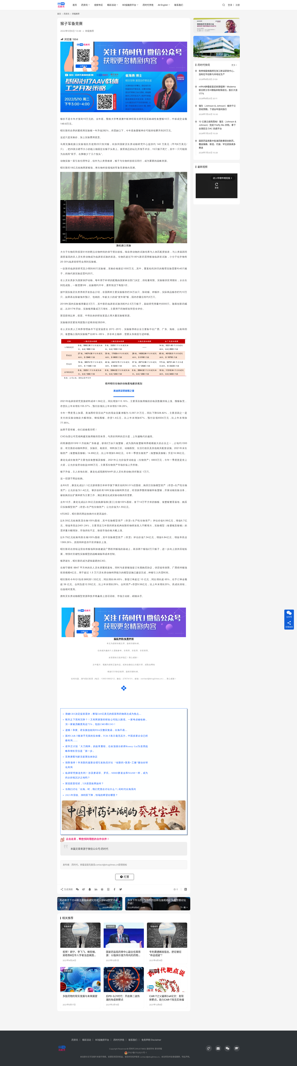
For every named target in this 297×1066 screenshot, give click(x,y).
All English (163, 5)
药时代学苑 (148, 5)
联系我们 (178, 5)
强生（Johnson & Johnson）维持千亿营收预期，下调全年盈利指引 (217, 107)
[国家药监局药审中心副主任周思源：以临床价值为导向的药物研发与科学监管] (124, 935)
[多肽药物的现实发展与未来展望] (80, 979)
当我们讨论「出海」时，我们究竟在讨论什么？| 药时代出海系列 (100, 789)
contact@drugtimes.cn (149, 1057)
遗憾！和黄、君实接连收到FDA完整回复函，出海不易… (96, 730)
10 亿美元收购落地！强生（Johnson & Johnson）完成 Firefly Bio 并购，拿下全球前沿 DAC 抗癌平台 (217, 125)
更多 (233, 65)
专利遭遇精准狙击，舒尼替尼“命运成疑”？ (165, 953)
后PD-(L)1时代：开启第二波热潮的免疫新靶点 (123, 998)
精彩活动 (111, 5)
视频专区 (98, 5)
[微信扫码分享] (77, 889)
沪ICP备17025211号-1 (137, 1052)
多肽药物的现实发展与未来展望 (80, 996)
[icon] (209, 1048)
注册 (237, 5)
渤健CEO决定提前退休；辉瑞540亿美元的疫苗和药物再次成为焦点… (103, 714)
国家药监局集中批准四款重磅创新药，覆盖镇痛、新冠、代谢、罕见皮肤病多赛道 (217, 144)
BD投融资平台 (129, 5)
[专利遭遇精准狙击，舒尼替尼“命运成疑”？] (167, 935)
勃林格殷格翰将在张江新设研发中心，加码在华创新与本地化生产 (217, 72)
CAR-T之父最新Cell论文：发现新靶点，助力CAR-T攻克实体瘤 (166, 998)
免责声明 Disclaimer (151, 1039)
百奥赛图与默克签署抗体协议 (81, 756)
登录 (230, 5)
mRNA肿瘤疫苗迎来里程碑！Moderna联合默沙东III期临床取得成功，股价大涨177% (218, 90)
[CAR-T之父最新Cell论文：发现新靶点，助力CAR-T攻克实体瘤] (167, 979)
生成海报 (68, 889)
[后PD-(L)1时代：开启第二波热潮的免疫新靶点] (124, 979)
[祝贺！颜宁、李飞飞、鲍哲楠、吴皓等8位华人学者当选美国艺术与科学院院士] (80, 935)
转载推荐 (89, 31)
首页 (75, 5)
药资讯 (84, 5)
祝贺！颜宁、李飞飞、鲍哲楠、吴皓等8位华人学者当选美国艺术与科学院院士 (80, 953)
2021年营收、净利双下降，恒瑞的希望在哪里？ (91, 795)
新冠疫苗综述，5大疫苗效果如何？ (84, 783)
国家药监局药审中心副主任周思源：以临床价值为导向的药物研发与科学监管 (123, 953)
